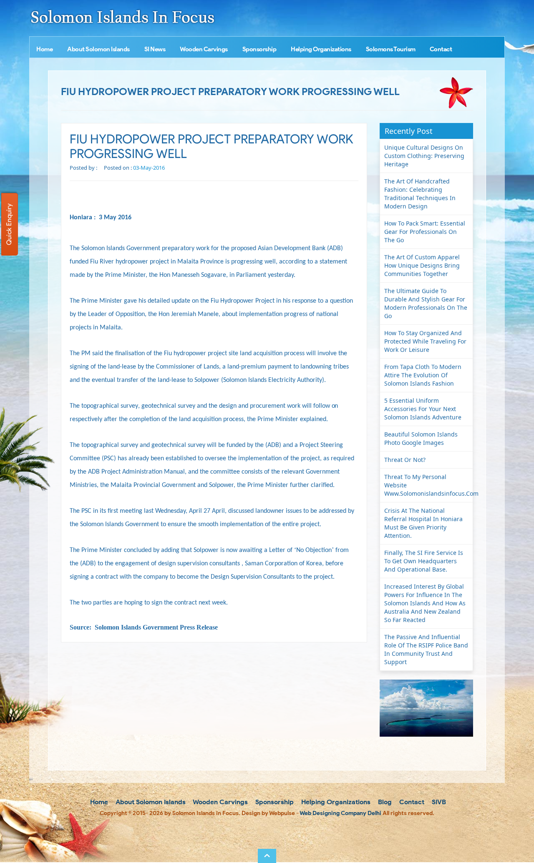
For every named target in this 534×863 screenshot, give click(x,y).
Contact (441, 49)
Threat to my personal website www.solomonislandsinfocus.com (428, 485)
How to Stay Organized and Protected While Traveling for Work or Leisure (425, 341)
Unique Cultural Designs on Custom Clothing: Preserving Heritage (424, 155)
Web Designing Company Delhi (340, 813)
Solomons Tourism (391, 49)
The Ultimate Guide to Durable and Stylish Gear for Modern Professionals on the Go (425, 303)
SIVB (438, 802)
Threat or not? (405, 460)
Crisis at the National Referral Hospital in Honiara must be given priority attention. (423, 523)
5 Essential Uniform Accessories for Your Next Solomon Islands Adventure (422, 408)
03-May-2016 (149, 167)
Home (44, 49)
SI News (155, 49)
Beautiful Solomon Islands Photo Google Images (421, 438)
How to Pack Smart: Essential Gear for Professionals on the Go (424, 231)
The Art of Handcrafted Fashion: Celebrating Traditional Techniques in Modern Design (420, 193)
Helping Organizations (321, 49)
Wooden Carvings (204, 49)
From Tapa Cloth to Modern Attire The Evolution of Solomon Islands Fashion (422, 375)
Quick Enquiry (9, 224)
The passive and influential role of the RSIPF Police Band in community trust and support (426, 649)
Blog (384, 802)
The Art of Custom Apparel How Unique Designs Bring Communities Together (422, 265)
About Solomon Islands (98, 49)
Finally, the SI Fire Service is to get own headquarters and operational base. (423, 561)
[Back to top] (267, 856)
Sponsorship (259, 49)
